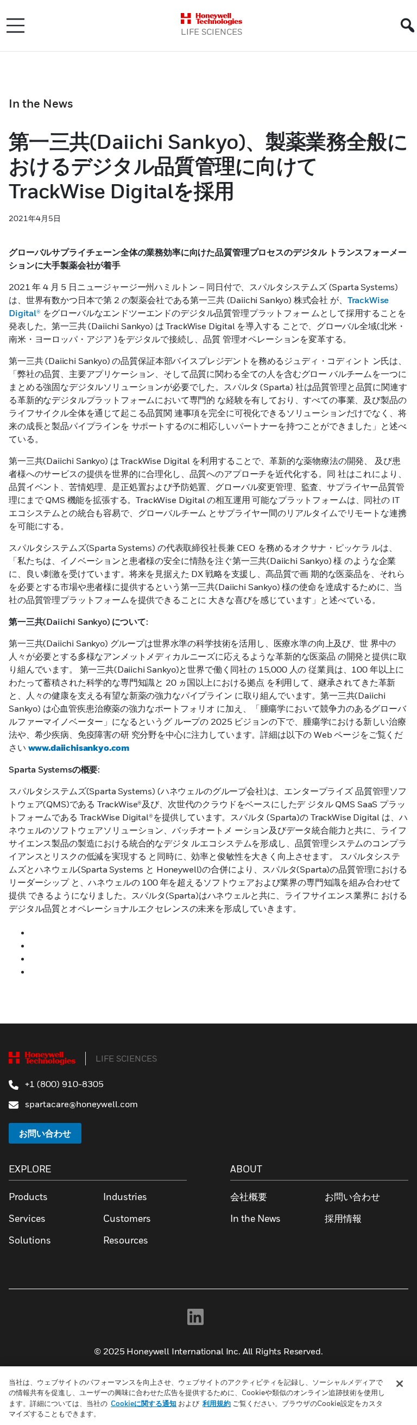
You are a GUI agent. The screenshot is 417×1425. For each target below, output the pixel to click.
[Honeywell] (211, 19)
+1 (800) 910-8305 (63, 1083)
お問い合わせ (45, 1133)
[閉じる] (400, 1384)
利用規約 (217, 1403)
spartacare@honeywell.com (80, 1103)
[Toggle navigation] (15, 25)
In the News (41, 103)
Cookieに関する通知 (143, 1403)
